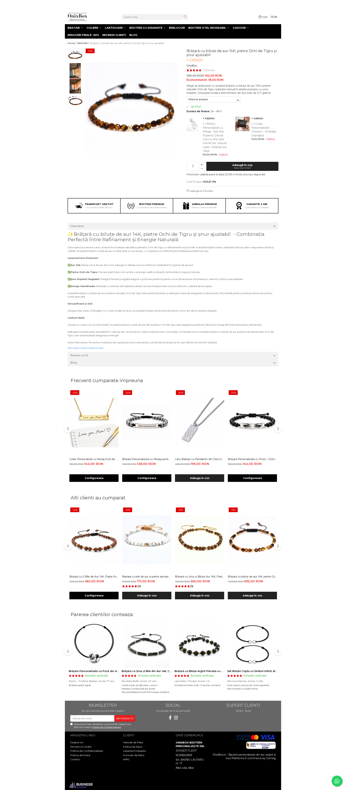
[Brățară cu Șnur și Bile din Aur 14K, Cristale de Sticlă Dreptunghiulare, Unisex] (146, 645)
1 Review (209, 70)
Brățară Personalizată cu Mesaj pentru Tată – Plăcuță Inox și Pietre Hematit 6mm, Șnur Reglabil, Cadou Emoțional (146, 459)
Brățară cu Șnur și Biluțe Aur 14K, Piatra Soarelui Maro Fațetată (199, 576)
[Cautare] (185, 17)
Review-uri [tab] (79, 355)
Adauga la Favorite (201, 190)
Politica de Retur (133, 746)
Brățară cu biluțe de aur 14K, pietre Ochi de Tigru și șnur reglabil (252, 576)
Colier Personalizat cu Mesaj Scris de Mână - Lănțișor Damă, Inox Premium (94, 459)
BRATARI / (83, 43)
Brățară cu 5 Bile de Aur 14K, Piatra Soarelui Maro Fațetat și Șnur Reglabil (94, 576)
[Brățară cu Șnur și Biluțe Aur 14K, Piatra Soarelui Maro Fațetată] (199, 540)
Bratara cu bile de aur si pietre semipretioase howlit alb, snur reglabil (146, 576)
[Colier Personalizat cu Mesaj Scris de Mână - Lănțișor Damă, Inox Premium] (94, 422)
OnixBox (192, 65)
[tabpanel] (131, 109)
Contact (75, 759)
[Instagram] (176, 718)
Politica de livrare (80, 755)
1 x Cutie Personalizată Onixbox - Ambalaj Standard (263, 129)
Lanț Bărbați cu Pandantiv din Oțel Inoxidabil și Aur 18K (199, 459)
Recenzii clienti (114, 35)
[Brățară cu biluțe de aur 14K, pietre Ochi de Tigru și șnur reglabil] (252, 540)
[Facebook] (170, 718)
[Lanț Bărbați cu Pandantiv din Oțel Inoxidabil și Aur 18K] (199, 422)
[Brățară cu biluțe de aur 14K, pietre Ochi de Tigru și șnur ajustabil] (131, 109)
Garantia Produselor (134, 750)
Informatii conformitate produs (85, 348)
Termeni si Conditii (81, 746)
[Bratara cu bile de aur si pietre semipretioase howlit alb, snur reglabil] (146, 540)
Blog (133, 35)
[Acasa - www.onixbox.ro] (86, 16)
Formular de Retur (134, 755)
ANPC (126, 759)
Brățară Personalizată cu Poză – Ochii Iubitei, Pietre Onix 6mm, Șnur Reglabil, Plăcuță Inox (252, 459)
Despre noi (76, 742)
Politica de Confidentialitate (106, 727)
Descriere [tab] (77, 226)
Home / (72, 43)
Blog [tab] (73, 362)
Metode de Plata (133, 742)
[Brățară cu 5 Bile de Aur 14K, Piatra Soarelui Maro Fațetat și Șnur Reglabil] (94, 540)
